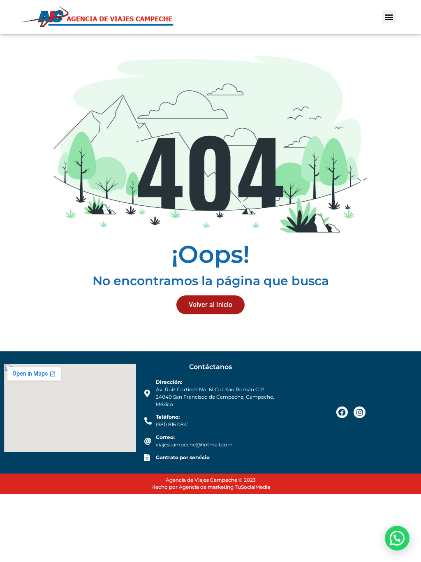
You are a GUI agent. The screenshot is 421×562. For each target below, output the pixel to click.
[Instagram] (359, 412)
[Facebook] (342, 412)
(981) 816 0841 (172, 424)
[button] (389, 16)
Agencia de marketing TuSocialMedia (224, 487)
